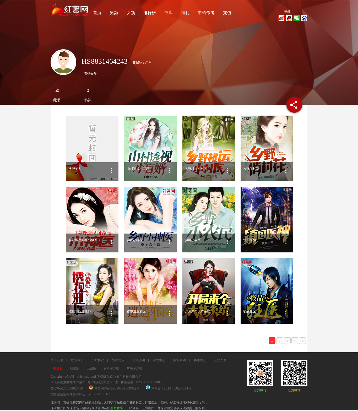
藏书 (57, 100)
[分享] (294, 105)
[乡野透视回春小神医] (92, 220)
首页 (97, 12)
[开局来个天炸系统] (208, 291)
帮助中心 (159, 360)
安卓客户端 (111, 368)
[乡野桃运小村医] (208, 148)
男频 (114, 12)
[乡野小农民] (208, 220)
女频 (131, 12)
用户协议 (97, 360)
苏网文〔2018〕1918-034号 (171, 388)
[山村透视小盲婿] (150, 148)
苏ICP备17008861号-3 (67, 388)
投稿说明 (138, 360)
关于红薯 (57, 360)
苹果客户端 (134, 368)
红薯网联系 (115, 408)
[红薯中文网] (70, 18)
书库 (168, 12)
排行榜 (149, 12)
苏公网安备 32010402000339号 (117, 388)
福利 (185, 12)
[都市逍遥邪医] (150, 291)
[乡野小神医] (150, 220)
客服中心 (200, 360)
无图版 (91, 368)
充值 (227, 12)
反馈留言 (220, 360)
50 (57, 90)
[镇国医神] (266, 220)
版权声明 (179, 360)
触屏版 (74, 368)
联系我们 (77, 360)
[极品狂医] (266, 291)
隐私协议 (118, 360)
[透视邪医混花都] (92, 291)
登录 (287, 12)
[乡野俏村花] (266, 148)
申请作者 (206, 12)
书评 (87, 100)
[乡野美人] (92, 148)
